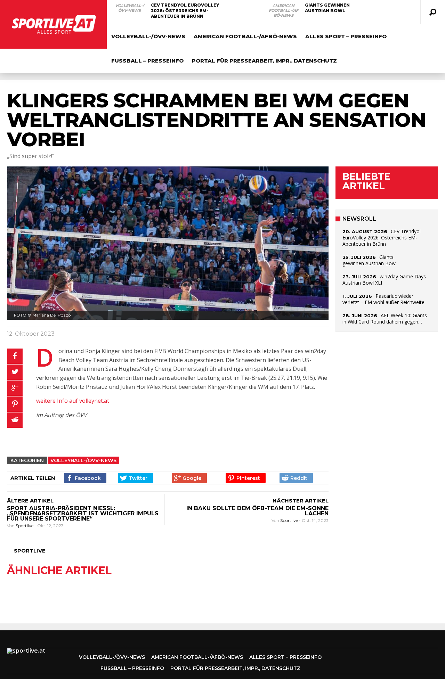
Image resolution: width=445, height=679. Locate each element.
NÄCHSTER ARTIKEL (301, 500)
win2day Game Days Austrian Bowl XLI (384, 279)
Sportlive (25, 525)
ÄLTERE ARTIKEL (30, 500)
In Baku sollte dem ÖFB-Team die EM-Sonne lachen (257, 511)
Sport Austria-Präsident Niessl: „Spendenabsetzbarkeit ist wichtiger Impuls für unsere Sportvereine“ (83, 513)
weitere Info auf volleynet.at (72, 400)
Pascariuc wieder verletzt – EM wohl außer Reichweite (383, 299)
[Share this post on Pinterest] (15, 404)
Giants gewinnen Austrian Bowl (327, 7)
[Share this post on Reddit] (15, 420)
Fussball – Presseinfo (147, 60)
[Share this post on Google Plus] (15, 388)
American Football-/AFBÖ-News (283, 10)
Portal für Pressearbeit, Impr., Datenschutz (264, 60)
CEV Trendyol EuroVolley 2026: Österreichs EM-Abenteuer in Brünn (185, 10)
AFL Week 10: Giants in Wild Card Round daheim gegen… (384, 318)
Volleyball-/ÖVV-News (129, 8)
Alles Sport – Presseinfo (346, 36)
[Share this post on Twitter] (15, 372)
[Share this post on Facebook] (15, 356)
